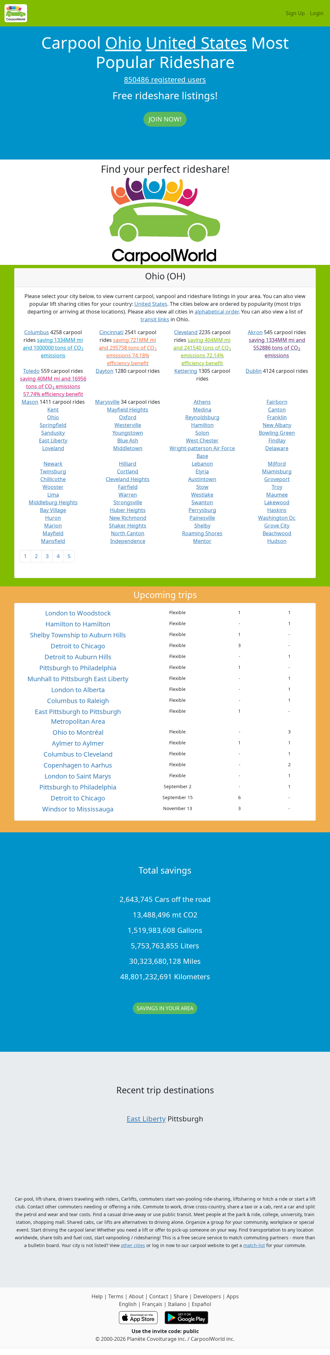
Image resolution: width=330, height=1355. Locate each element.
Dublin (254, 370)
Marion (53, 525)
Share (181, 1296)
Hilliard (127, 463)
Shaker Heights (127, 525)
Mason (30, 401)
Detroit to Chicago (78, 646)
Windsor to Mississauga (77, 809)
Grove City (276, 525)
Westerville (127, 425)
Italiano (177, 1304)
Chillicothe (53, 479)
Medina (202, 409)
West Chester (202, 440)
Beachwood (277, 533)
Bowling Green (277, 432)
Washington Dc (277, 517)
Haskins (276, 510)
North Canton (127, 533)
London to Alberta (78, 689)
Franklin (277, 417)
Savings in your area (165, 1008)
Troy (277, 486)
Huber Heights (128, 510)
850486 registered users (165, 79)
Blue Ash (127, 440)
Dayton (104, 370)
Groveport (277, 479)
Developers (207, 1296)
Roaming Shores (202, 533)
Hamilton (202, 425)
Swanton (202, 502)
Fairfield (128, 486)
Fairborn (277, 401)
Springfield (53, 425)
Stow (202, 486)
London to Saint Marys (77, 776)
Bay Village (53, 510)
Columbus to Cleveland (78, 754)
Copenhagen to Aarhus (78, 765)
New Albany (277, 425)
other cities (133, 1245)
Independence (127, 541)
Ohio (123, 42)
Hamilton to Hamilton (77, 624)
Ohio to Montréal (78, 732)
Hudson (276, 541)
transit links (155, 319)
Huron (53, 517)
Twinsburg (53, 471)
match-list (254, 1245)
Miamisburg (277, 471)
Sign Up (295, 13)
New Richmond (127, 517)
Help (97, 1296)
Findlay (277, 440)
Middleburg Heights (53, 502)
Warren (128, 494)
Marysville (107, 401)
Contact (158, 1296)
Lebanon (202, 463)
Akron (255, 332)
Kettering (185, 370)
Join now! (165, 119)
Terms (115, 1296)
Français (152, 1304)
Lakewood (276, 502)
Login (317, 13)
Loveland (53, 448)
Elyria (202, 471)
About (136, 1296)
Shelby (202, 525)
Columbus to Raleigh (78, 700)
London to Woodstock (78, 613)
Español (201, 1304)
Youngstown (127, 432)
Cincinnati (111, 332)
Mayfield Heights (127, 409)
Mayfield (53, 533)
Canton (277, 409)
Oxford (127, 417)
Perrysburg (202, 510)
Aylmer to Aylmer (78, 743)
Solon (202, 432)
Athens (202, 401)
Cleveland (186, 332)
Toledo (31, 370)
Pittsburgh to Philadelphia (77, 667)
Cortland (127, 471)
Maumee (277, 494)
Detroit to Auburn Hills (78, 657)
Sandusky (53, 432)
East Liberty (53, 440)
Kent (53, 409)
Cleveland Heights (128, 479)
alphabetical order (216, 311)
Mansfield (53, 541)
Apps (233, 1296)
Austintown (202, 479)
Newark (53, 463)
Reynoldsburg (202, 417)
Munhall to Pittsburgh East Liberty (77, 678)
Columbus (36, 332)
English (128, 1304)
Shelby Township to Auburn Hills (78, 635)
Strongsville (127, 502)
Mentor (202, 541)
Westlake (202, 494)
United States (196, 42)
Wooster (53, 486)
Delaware (276, 448)
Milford (277, 463)
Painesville (202, 517)
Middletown (127, 448)
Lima (53, 494)
